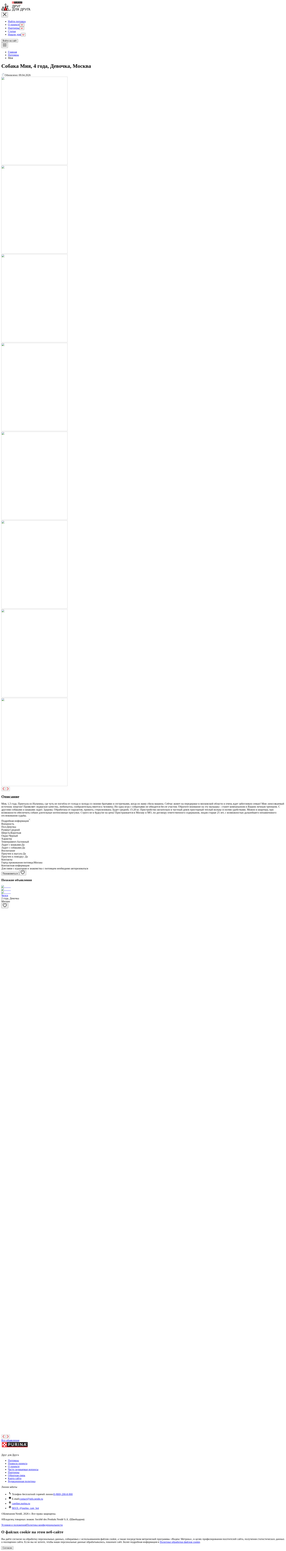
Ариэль (5, 1355)
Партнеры (13, 28)
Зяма (4, 1332)
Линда (5, 1176)
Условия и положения (13, 1525)
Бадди (4, 1401)
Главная (12, 52)
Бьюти (5, 1037)
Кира (4, 945)
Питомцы (13, 55)
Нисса (4, 968)
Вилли (5, 921)
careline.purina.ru (21, 1503)
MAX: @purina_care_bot (25, 1508)
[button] (143, 819)
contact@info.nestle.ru (31, 1498)
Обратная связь (16, 1475)
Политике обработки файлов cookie (180, 1542)
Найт (4, 1060)
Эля (3, 1107)
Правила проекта (17, 1463)
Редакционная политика (21, 1481)
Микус (5, 1315)
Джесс (4, 1153)
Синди (5, 1269)
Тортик (5, 1245)
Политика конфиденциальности (44, 1525)
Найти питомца (17, 21)
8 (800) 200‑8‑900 (63, 1494)
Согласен (7, 1548)
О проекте (14, 24)
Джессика (6, 1378)
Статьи (12, 31)
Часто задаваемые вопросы (23, 1469)
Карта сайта (14, 1478)
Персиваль (7, 1014)
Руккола (5, 1083)
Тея (3, 1292)
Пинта (5, 991)
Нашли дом (14, 34)
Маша (4, 1222)
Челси (4, 895)
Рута (3, 1130)
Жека (4, 1199)
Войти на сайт (10, 41)
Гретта (5, 1425)
